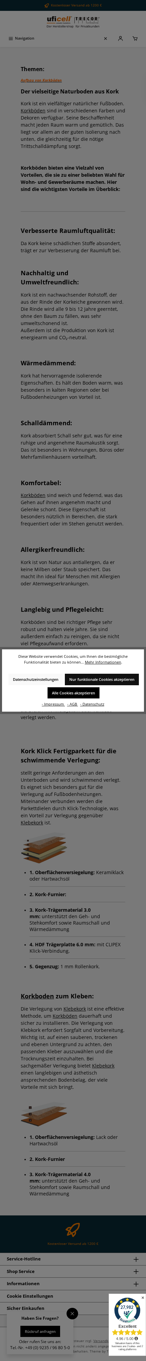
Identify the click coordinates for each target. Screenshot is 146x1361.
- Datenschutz (92, 704)
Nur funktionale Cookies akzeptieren (101, 679)
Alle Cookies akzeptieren (73, 692)
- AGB (72, 704)
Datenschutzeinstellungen (35, 679)
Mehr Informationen (103, 662)
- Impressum (53, 704)
